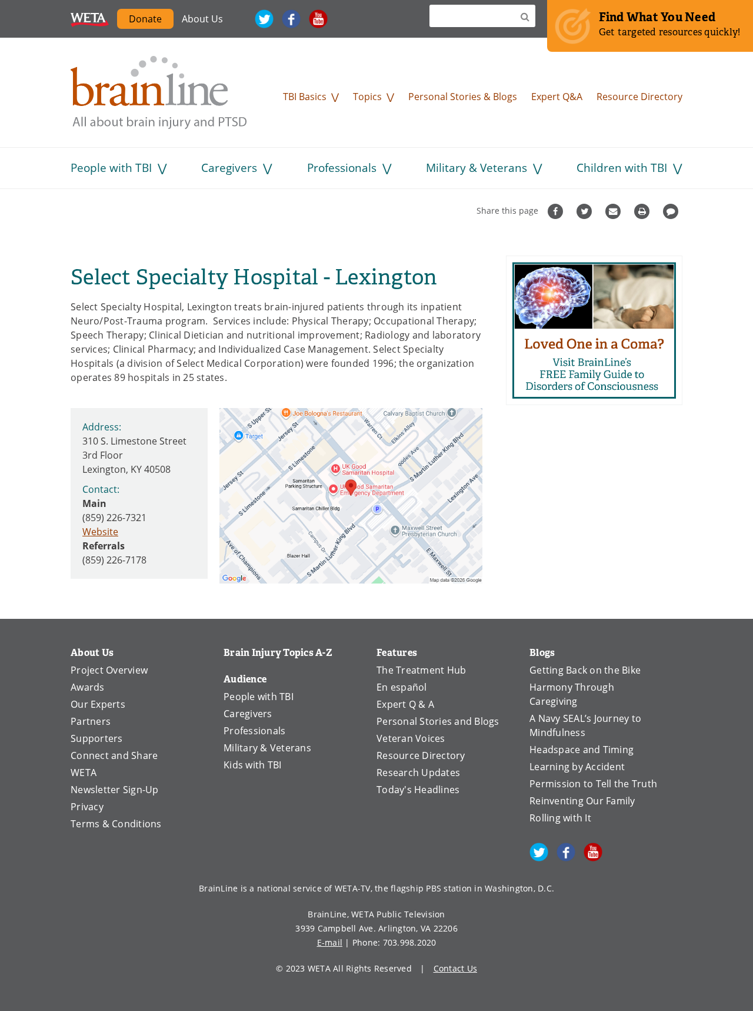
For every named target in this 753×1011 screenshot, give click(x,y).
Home (159, 92)
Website (100, 531)
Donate (145, 18)
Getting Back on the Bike (585, 670)
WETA (90, 19)
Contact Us (456, 968)
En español (401, 687)
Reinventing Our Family (582, 800)
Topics (367, 96)
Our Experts (98, 704)
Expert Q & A (405, 704)
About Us (202, 18)
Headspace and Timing (581, 749)
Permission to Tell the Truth (593, 783)
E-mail (330, 942)
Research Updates (418, 772)
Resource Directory (639, 96)
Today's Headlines (417, 789)
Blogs (542, 653)
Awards (88, 687)
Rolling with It (560, 817)
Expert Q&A (556, 96)
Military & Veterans (476, 167)
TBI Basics (304, 96)
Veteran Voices (410, 738)
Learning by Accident (577, 766)
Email (614, 211)
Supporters (97, 738)
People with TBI (111, 167)
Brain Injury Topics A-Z (278, 653)
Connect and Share (114, 755)
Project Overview (109, 670)
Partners (91, 721)
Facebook (291, 18)
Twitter (264, 18)
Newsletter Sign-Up (115, 789)
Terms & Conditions (116, 823)
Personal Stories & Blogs (462, 96)
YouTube (318, 18)
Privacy (87, 806)
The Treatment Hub (421, 670)
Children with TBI (622, 167)
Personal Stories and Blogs (437, 721)
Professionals (341, 167)
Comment (672, 211)
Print (643, 211)
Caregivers (229, 167)
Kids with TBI (252, 764)
